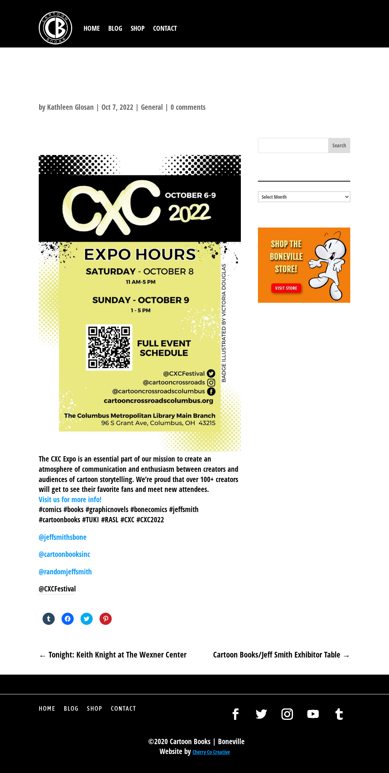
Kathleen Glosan (70, 107)
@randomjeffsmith (65, 572)
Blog (115, 28)
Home (92, 28)
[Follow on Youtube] (313, 714)
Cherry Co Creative (211, 752)
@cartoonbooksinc (65, 554)
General (152, 107)
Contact (165, 28)
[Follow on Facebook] (235, 714)
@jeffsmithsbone (63, 537)
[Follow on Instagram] (287, 714)
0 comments (188, 107)
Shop (138, 28)
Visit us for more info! (70, 499)
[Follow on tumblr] (338, 714)
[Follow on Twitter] (261, 714)
